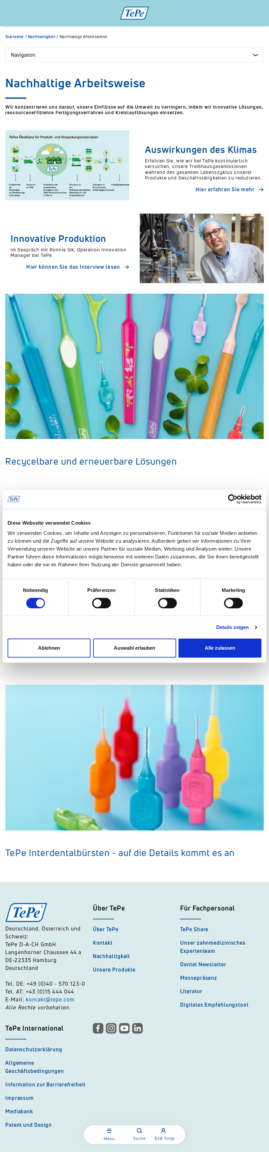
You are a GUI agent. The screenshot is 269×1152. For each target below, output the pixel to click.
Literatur (191, 991)
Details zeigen (232, 627)
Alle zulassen (220, 648)
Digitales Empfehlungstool (214, 1004)
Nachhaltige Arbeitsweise (83, 36)
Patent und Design (28, 1124)
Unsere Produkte (114, 969)
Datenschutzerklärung (33, 1049)
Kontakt (103, 942)
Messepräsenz (198, 977)
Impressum (19, 1097)
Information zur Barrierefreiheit (45, 1084)
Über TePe (105, 929)
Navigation (23, 54)
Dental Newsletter (203, 964)
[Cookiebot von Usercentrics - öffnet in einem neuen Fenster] (232, 499)
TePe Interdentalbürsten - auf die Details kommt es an (120, 853)
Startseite (16, 36)
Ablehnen (49, 648)
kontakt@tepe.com (50, 999)
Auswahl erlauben (134, 648)
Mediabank (19, 1111)
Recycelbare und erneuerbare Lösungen (91, 461)
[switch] (101, 603)
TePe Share (194, 929)
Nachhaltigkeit (43, 36)
